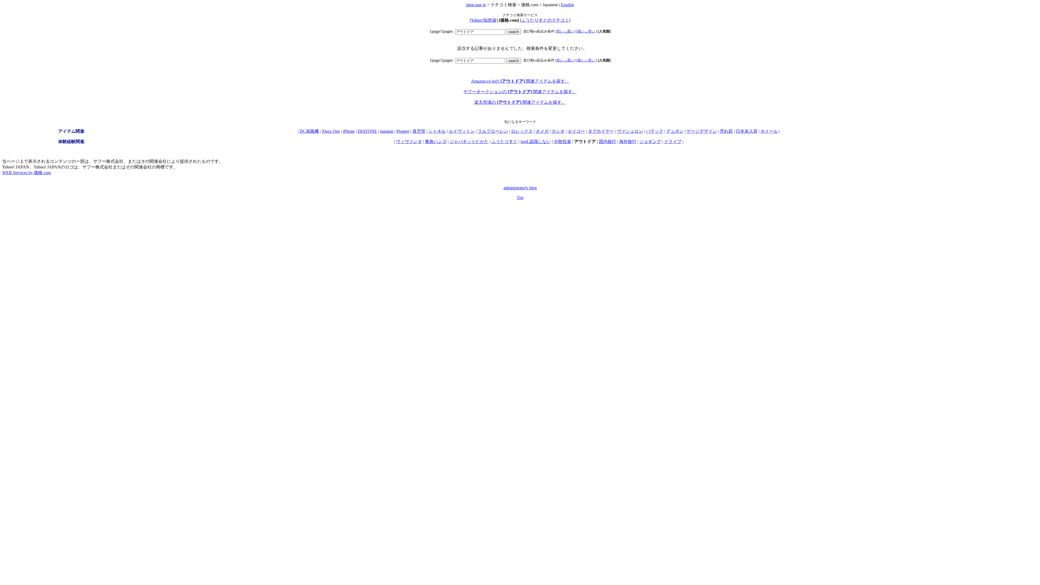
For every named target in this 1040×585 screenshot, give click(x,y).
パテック (654, 131)
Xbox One (331, 131)
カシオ (558, 131)
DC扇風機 (309, 131)
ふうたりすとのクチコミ (545, 20)
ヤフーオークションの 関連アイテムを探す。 (520, 91)
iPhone (349, 131)
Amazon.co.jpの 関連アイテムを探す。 (520, 81)
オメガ (542, 131)
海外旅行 (627, 141)
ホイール (769, 131)
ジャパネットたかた (469, 141)
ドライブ (672, 141)
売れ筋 (726, 131)
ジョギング (650, 141)
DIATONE (367, 131)
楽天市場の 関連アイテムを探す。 (520, 102)
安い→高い (565, 31)
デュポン (675, 131)
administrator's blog (520, 188)
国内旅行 (607, 141)
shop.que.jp (476, 4)
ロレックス (522, 131)
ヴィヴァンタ (409, 141)
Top (520, 197)
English (567, 4)
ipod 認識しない (536, 141)
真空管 (418, 131)
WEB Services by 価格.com (26, 172)
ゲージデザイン (702, 131)
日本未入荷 (747, 131)
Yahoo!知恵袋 (483, 20)
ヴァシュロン (630, 131)
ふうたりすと (505, 141)
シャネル (437, 131)
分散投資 (562, 141)
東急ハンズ (436, 141)
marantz (387, 131)
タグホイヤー (601, 131)
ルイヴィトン (462, 131)
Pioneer (403, 131)
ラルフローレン (493, 131)
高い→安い (586, 31)
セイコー (576, 131)
